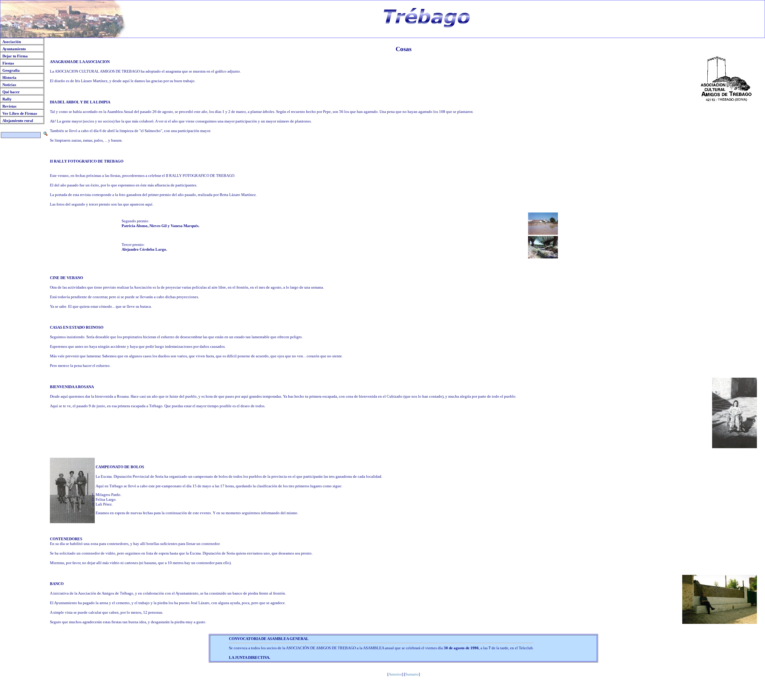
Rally (7, 99)
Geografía (11, 70)
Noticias (9, 84)
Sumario (412, 674)
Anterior (395, 674)
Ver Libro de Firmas (19, 113)
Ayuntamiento (14, 49)
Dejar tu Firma (15, 56)
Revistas (9, 106)
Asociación (11, 41)
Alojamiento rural (17, 120)
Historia (9, 77)
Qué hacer (11, 92)
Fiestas (8, 63)
